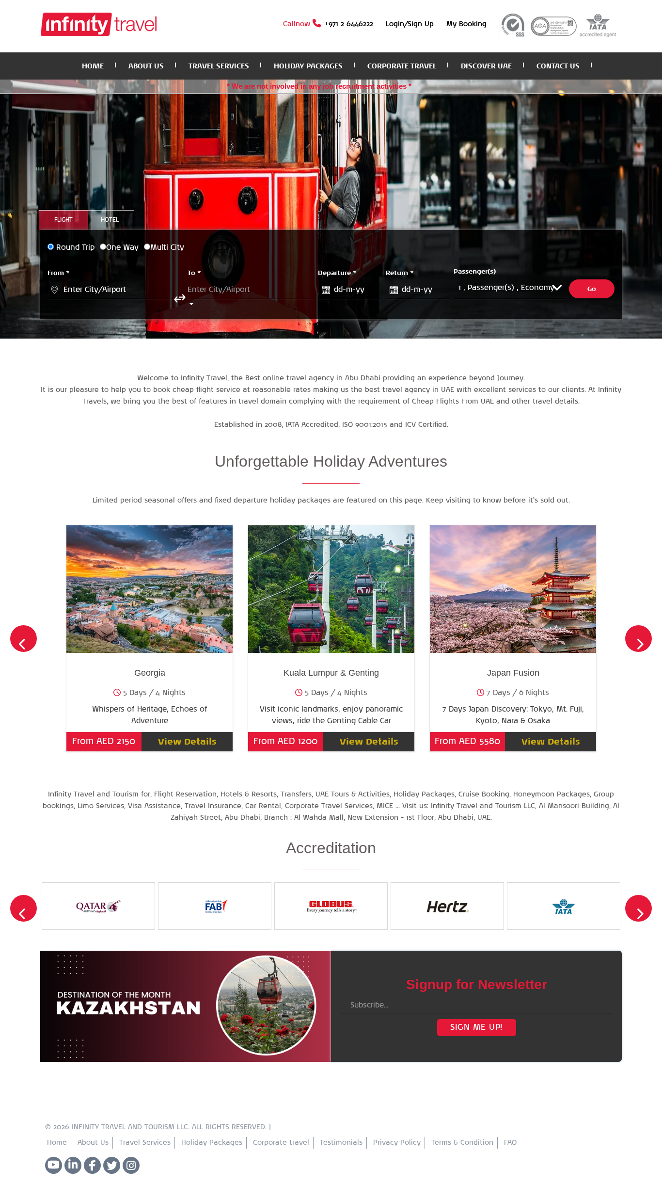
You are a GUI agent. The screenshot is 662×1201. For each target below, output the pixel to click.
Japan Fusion (513, 673)
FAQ (510, 1142)
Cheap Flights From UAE (454, 401)
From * (58, 272)
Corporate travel (281, 1142)
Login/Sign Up (410, 24)
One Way (122, 247)
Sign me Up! (476, 1027)
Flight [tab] (63, 220)
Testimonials (341, 1142)
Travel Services (145, 1142)
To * (194, 272)
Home (57, 1142)
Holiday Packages (211, 1142)
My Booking (466, 24)
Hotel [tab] (110, 220)
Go (592, 288)
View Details (187, 741)
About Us (93, 1142)
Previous (23, 638)
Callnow (328, 24)
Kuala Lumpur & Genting (331, 673)
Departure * (337, 272)
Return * (400, 272)
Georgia (149, 673)
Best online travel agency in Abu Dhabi (312, 378)
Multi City (167, 247)
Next (638, 638)
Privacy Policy (397, 1142)
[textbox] (110, 290)
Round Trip (75, 247)
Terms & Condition (462, 1142)
